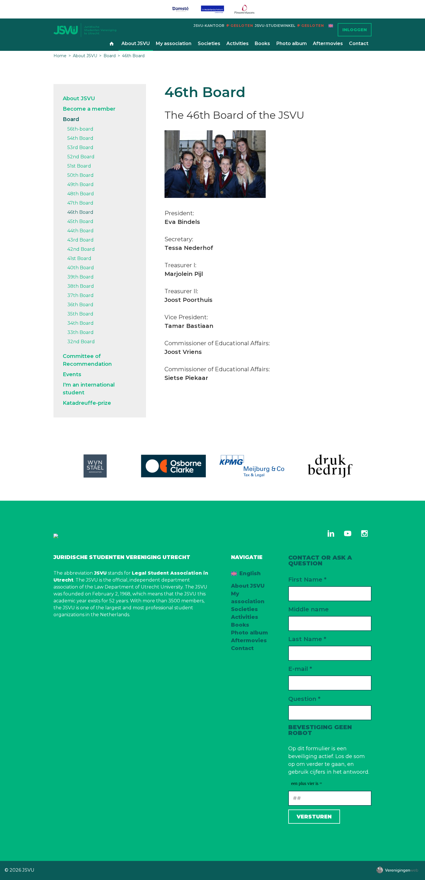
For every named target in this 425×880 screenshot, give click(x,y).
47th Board (80, 203)
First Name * (307, 579)
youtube (347, 533)
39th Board (80, 277)
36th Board (80, 304)
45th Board (80, 221)
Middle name (308, 609)
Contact (358, 43)
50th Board (80, 175)
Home (112, 44)
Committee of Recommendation (87, 360)
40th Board (80, 267)
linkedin (331, 533)
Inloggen (354, 29)
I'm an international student (89, 389)
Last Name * (307, 639)
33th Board (80, 332)
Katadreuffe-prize (87, 403)
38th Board (80, 286)
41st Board (79, 258)
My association (173, 43)
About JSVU (135, 43)
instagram (364, 533)
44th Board (80, 230)
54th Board (80, 138)
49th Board (80, 184)
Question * (304, 698)
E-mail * (300, 668)
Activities (237, 43)
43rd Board (80, 240)
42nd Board (81, 249)
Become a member (89, 109)
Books (262, 43)
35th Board (80, 314)
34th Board (80, 323)
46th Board (133, 55)
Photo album (291, 43)
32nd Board (81, 341)
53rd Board (80, 147)
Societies (209, 43)
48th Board (80, 193)
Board (110, 55)
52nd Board (81, 156)
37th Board (80, 295)
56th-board (80, 129)
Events (72, 374)
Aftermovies (328, 43)
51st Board (79, 166)
